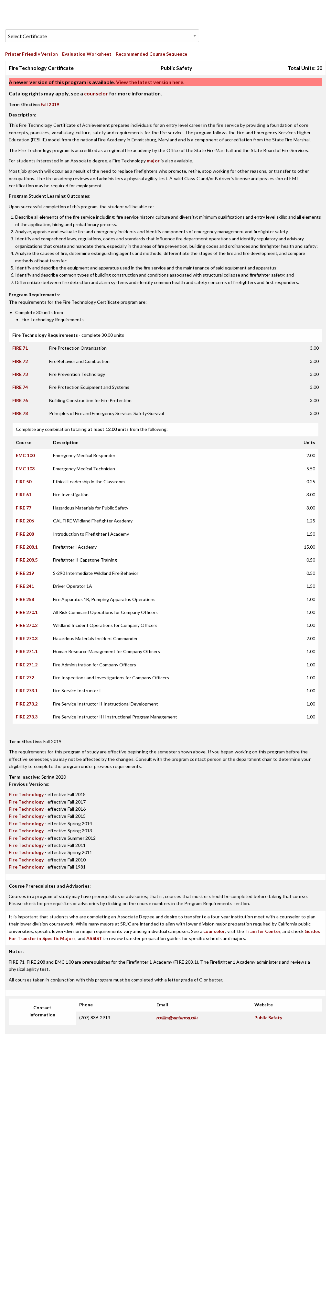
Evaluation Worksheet (87, 54)
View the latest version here (149, 82)
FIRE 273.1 (26, 690)
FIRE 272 (25, 677)
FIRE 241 (25, 586)
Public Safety (268, 1017)
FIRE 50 (23, 481)
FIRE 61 (23, 494)
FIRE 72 (20, 361)
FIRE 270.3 (26, 638)
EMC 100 (25, 455)
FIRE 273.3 (26, 716)
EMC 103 (25, 468)
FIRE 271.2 (26, 664)
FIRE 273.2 (26, 703)
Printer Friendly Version (31, 54)
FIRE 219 (25, 573)
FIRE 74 (20, 387)
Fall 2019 (50, 104)
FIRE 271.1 (26, 651)
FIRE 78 (20, 413)
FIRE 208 (25, 534)
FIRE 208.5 (26, 560)
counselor (96, 93)
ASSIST (94, 938)
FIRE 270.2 (26, 625)
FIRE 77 (23, 507)
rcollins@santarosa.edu (177, 1017)
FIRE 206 (25, 520)
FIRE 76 (20, 400)
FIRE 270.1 (26, 612)
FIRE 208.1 (26, 547)
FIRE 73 (20, 374)
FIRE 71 (20, 348)
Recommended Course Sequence (151, 54)
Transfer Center (263, 931)
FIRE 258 (25, 599)
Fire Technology (26, 794)
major (153, 160)
